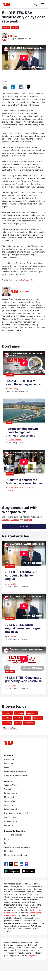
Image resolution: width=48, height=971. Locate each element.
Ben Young (13, 388)
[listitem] (24, 566)
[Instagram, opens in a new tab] (26, 864)
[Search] (35, 4)
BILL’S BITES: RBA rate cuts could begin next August (21, 575)
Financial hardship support (15, 771)
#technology (29, 723)
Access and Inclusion (13, 835)
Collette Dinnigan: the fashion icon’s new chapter (24, 481)
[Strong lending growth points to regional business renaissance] (24, 422)
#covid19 (18, 718)
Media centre (9, 797)
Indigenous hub (10, 809)
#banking (7, 718)
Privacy (7, 843)
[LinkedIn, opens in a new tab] (21, 864)
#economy (7, 713)
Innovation (8, 825)
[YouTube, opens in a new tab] (16, 864)
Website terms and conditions (17, 847)
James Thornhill (15, 440)
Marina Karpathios (16, 487)
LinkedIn (5, 519)
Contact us (9, 759)
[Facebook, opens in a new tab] (6, 864)
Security (7, 839)
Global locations (11, 821)
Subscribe (24, 526)
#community (31, 713)
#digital (18, 723)
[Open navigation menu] (42, 4)
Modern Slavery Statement (15, 855)
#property (37, 718)
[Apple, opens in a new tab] (28, 871)
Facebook (14, 519)
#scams (10, 375)
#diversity (7, 723)
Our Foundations (11, 817)
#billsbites (10, 566)
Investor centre (10, 793)
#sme (9, 422)
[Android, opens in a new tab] (12, 871)
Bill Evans (12, 36)
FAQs (6, 767)
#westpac (19, 713)
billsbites (6, 27)
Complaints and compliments (16, 775)
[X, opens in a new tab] (11, 864)
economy (15, 27)
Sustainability (10, 805)
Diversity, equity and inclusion (17, 813)
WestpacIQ (27, 280)
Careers (7, 789)
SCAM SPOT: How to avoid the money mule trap (24, 382)
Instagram (28, 519)
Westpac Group (11, 785)
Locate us (8, 763)
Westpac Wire (10, 801)
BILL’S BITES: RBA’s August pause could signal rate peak (23, 628)
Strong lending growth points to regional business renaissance (22, 432)
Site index (8, 851)
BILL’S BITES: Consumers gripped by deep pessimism (24, 679)
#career (10, 474)
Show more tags (9, 728)
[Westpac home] (7, 4)
